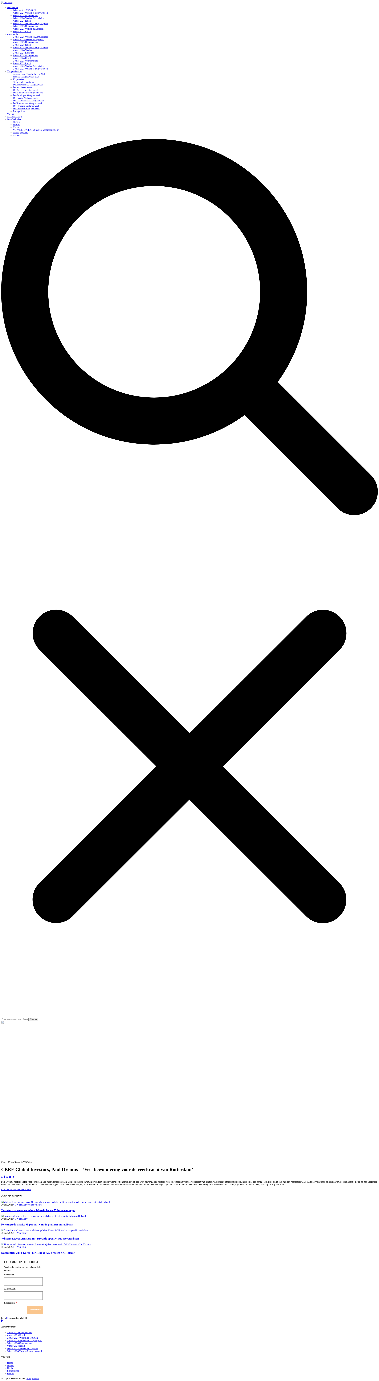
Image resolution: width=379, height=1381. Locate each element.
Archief (16, 135)
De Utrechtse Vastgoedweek (26, 108)
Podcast (16, 124)
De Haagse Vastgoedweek (25, 98)
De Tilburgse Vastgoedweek (26, 106)
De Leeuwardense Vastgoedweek (28, 100)
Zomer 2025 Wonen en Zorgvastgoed (30, 36)
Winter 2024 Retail (22, 21)
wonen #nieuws (35, 1204)
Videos (10, 114)
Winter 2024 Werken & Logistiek (28, 18)
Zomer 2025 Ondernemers (25, 42)
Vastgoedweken (14, 71)
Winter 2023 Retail (22, 31)
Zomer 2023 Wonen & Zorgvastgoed (30, 68)
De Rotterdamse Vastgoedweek (27, 103)
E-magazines (19, 111)
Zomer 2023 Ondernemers (25, 60)
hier (8, 1318)
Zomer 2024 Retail (22, 58)
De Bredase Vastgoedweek (25, 90)
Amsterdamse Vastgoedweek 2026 (29, 74)
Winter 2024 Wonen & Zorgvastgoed (30, 13)
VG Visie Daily (14, 116)
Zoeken (33, 1019)
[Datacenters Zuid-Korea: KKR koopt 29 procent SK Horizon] (46, 1244)
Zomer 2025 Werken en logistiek (28, 39)
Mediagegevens (20, 132)
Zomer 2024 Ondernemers (25, 55)
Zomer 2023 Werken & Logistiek (28, 66)
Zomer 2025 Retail (22, 44)
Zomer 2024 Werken (22, 50)
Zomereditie (12, 34)
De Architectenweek (22, 87)
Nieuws (16, 122)
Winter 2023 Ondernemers (25, 26)
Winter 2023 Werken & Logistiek (28, 28)
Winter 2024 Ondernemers (25, 15)
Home (10, 1362)
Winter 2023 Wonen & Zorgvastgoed (30, 23)
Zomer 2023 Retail (22, 63)
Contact (16, 127)
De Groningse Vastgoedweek (26, 95)
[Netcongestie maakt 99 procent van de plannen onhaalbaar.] (43, 1216)
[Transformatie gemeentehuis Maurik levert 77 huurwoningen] (55, 1202)
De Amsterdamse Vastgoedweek (28, 84)
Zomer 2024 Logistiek (23, 52)
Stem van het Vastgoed (23, 82)
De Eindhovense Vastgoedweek (28, 92)
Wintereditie (12, 7)
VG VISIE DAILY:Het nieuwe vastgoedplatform (36, 130)
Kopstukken (18, 79)
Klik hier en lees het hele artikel (16, 1189)
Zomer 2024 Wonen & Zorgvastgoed (30, 47)
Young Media (33, 1378)
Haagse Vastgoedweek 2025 (26, 76)
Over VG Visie (14, 119)
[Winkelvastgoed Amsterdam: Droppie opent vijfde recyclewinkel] (44, 1230)
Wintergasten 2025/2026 (24, 10)
